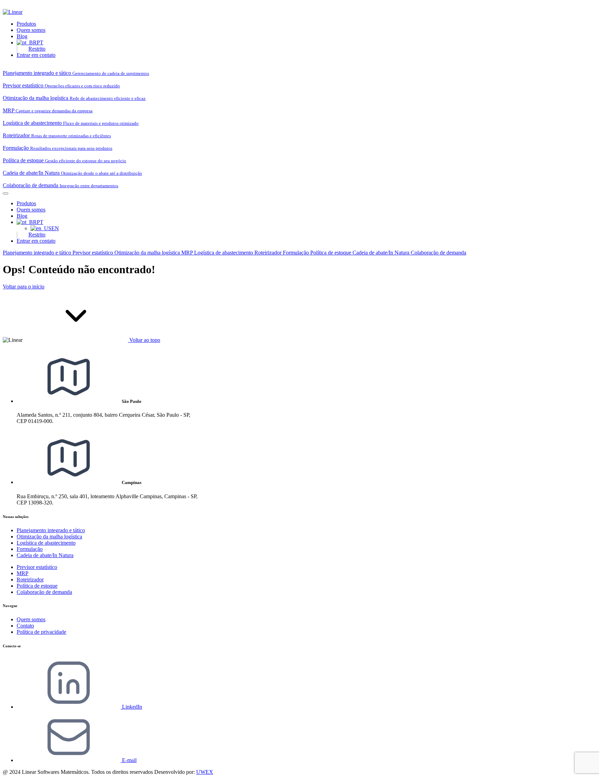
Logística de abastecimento (224, 253)
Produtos (26, 24)
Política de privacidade (41, 632)
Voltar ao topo (144, 340)
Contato (25, 626)
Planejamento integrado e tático (37, 253)
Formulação (296, 253)
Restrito (36, 49)
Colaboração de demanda (438, 253)
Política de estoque (331, 253)
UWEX (204, 772)
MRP (187, 253)
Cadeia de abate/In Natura (382, 253)
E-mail (129, 760)
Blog (22, 36)
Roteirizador (268, 253)
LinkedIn (131, 707)
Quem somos (31, 30)
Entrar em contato (36, 55)
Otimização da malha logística (147, 253)
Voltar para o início (23, 286)
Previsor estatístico (93, 253)
